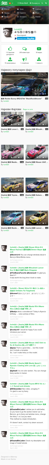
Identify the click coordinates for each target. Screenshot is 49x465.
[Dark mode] (42, 3)
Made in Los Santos (8, 459)
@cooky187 (14, 329)
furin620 (18, 29)
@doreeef (14, 293)
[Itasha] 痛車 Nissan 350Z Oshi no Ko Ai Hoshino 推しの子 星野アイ (28, 343)
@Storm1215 (15, 254)
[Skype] (18, 32)
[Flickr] (26, 32)
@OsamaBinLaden (17, 409)
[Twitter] (21, 32)
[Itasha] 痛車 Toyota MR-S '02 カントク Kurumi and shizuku (28, 384)
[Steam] (29, 32)
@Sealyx (13, 311)
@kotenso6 (31, 273)
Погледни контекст (17, 260)
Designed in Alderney (9, 456)
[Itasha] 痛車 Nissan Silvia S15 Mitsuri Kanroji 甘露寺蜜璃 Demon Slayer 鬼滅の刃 (28, 249)
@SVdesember (16, 389)
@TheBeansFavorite (18, 273)
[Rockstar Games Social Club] (32, 32)
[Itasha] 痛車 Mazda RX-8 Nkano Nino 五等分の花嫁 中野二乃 (27, 307)
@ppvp (13, 348)
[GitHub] (35, 32)
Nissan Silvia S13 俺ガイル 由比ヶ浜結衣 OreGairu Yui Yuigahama (27, 289)
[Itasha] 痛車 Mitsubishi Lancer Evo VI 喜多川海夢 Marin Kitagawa (27, 268)
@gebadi (13, 370)
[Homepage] (15, 32)
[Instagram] (24, 32)
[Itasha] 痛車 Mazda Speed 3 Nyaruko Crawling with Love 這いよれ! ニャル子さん (28, 365)
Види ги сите (28, 109)
